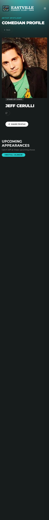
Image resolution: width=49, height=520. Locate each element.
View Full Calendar (14, 155)
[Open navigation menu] (45, 8)
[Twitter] (7, 113)
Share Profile (18, 124)
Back (8, 30)
